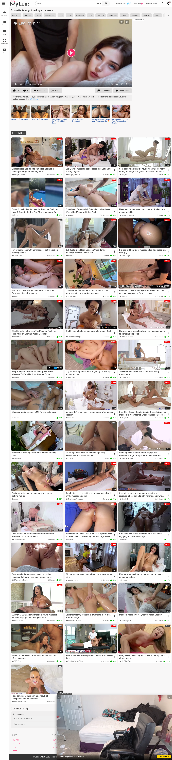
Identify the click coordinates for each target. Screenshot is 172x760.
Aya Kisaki (71, 377)
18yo (90, 15)
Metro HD (71, 256)
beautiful (100, 15)
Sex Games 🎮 (151, 4)
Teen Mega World (20, 539)
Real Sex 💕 (138, 4)
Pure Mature (18, 621)
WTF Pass (17, 661)
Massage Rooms (128, 215)
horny (69, 15)
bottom (124, 15)
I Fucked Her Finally (21, 580)
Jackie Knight (73, 580)
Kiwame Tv (125, 296)
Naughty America (74, 175)
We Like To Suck (127, 337)
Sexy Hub (71, 418)
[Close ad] (169, 697)
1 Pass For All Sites (74, 621)
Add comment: (19, 714)
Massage (27, 15)
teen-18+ (146, 15)
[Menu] (162, 3)
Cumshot (16, 15)
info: (15, 735)
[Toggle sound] (59, 697)
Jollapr (70, 458)
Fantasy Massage (74, 337)
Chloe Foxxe (72, 296)
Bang (16, 296)
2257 (15, 751)
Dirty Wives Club (20, 702)
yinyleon (71, 215)
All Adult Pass (126, 661)
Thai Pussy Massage (75, 499)
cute (61, 15)
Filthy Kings (126, 256)
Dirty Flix (125, 175)
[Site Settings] (168, 3)
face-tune (113, 15)
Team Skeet (18, 256)
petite (38, 15)
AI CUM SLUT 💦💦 (123, 4)
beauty (157, 15)
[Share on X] (127, 22)
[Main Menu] (3, 4)
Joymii (16, 377)
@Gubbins (34, 99)
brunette (135, 15)
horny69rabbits (19, 175)
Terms (16, 740)
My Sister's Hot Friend (75, 661)
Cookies (16, 747)
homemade (50, 15)
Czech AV (17, 337)
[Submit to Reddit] (121, 22)
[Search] (106, 3)
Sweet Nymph (126, 621)
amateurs (80, 15)
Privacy (16, 744)
